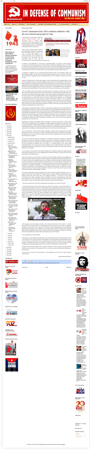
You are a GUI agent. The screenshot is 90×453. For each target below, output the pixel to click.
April (9, 239)
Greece (35, 262)
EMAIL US (14, 24)
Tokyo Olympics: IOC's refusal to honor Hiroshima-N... (13, 210)
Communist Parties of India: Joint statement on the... (12, 180)
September (10, 143)
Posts (78, 434)
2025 (8, 127)
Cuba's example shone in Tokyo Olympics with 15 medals (13, 201)
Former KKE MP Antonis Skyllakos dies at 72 (12, 166)
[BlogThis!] (28, 261)
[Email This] (27, 261)
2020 (8, 247)
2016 (8, 255)
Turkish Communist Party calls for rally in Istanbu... (13, 148)
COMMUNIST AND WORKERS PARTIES (47, 24)
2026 (8, 126)
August (9, 145)
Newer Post (24, 267)
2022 (8, 133)
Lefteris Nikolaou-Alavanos (51, 262)
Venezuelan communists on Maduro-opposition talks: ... (12, 175)
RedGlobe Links (78, 428)
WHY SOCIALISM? (31, 24)
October (10, 141)
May (9, 237)
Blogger (63, 444)
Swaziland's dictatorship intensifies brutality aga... (12, 161)
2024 (8, 129)
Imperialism (40, 262)
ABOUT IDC (7, 24)
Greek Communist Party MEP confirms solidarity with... (13, 219)
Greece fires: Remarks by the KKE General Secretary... (13, 214)
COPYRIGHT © (74, 24)
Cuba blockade (30, 262)
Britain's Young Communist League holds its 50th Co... (12, 170)
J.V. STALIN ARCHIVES (63, 24)
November (10, 139)
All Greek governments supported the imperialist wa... (13, 156)
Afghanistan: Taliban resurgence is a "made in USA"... (12, 189)
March (9, 241)
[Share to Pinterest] (32, 261)
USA (58, 262)
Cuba (26, 262)
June (9, 235)
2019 (8, 249)
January (10, 244)
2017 (8, 253)
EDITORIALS (22, 24)
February (10, 243)
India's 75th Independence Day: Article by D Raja (12, 193)
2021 (8, 135)
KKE (44, 262)
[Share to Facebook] (31, 261)
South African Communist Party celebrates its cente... (12, 223)
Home (46, 267)
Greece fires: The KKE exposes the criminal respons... (13, 206)
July (9, 233)
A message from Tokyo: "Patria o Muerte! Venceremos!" (11, 229)
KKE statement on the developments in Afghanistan (12, 184)
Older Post (68, 267)
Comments (79, 436)
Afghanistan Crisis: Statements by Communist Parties (12, 152)
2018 (8, 251)
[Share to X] (30, 261)
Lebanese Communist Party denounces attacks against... (12, 197)
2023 (8, 131)
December (10, 137)
